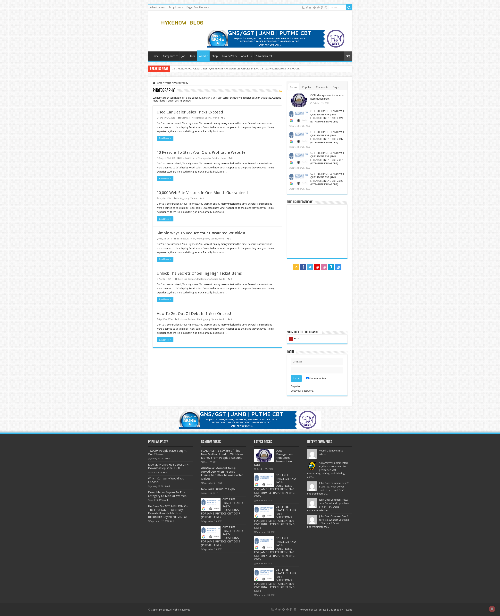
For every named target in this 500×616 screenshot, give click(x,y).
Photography (197, 118)
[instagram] (325, 7)
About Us (246, 56)
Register (295, 386)
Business (185, 118)
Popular (306, 87)
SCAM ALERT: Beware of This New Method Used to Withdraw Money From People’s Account (222, 454)
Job (183, 56)
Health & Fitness (188, 158)
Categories (169, 56)
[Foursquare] (322, 7)
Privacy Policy (229, 56)
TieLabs (347, 609)
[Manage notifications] (492, 609)
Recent (293, 87)
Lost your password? (302, 390)
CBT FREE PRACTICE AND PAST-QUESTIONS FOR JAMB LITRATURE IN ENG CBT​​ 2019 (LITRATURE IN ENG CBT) (236, 68)
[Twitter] (310, 7)
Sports (208, 118)
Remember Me (317, 378)
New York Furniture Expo (218, 489)
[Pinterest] (314, 7)
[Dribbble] (318, 7)
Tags (335, 87)
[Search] (349, 7)
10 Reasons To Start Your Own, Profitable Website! (201, 152)
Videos (193, 198)
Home (155, 56)
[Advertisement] (317, 300)
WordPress (320, 609)
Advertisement (157, 7)
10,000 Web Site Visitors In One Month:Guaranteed (202, 192)
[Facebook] (307, 7)
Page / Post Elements (198, 7)
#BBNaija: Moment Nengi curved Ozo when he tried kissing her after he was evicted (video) (222, 473)
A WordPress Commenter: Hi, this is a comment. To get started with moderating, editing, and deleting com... (327, 469)
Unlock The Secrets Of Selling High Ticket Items (199, 273)
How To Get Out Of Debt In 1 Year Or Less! (194, 313)
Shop (215, 56)
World (202, 56)
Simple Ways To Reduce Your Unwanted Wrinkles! (201, 233)
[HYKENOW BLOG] (182, 22)
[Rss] (303, 7)
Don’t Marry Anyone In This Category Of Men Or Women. (167, 494)
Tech (192, 56)
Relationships (219, 158)
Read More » (165, 138)
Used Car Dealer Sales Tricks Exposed (190, 112)
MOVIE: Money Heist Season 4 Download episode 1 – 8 (168, 466)
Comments (322, 87)
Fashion (191, 238)
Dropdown (175, 7)
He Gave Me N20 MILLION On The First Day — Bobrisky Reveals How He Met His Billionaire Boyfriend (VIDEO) (168, 511)
